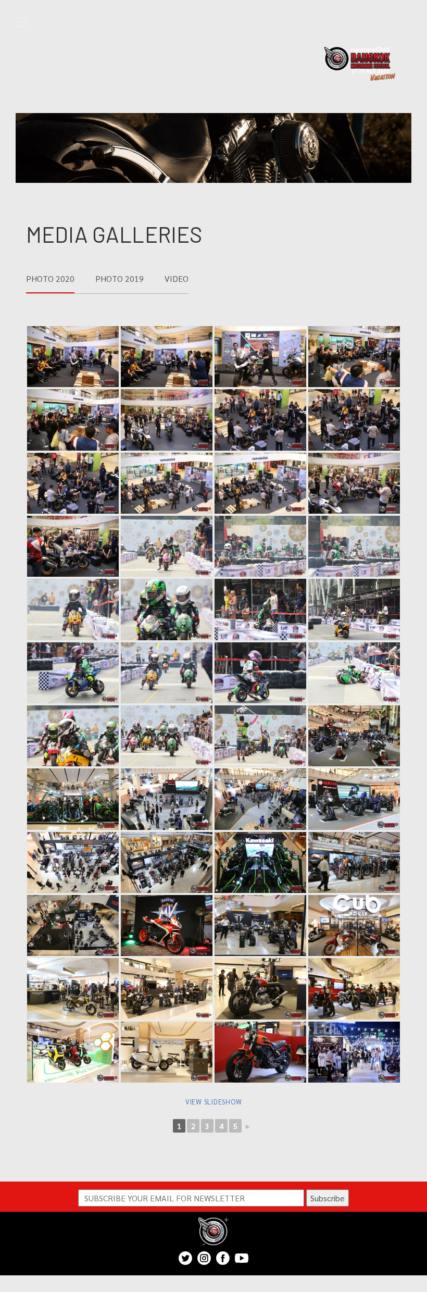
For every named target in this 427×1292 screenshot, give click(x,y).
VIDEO (177, 278)
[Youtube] (241, 1258)
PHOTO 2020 (50, 278)
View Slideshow (213, 1101)
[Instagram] (204, 1258)
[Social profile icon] (223, 1258)
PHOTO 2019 (119, 278)
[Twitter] (185, 1258)
